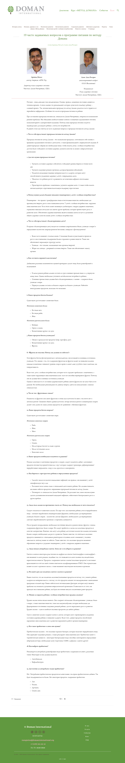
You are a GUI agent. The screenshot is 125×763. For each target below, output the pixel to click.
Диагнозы (64, 10)
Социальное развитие (77, 27)
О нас (87, 726)
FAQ (87, 740)
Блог (112, 10)
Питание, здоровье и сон (31, 27)
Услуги (87, 729)
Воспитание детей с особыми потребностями (60, 29)
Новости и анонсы (80, 29)
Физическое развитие (47, 27)
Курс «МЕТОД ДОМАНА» (84, 10)
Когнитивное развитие (62, 27)
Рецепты (104, 27)
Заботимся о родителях (93, 27)
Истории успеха (17, 27)
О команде (91, 29)
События (103, 10)
